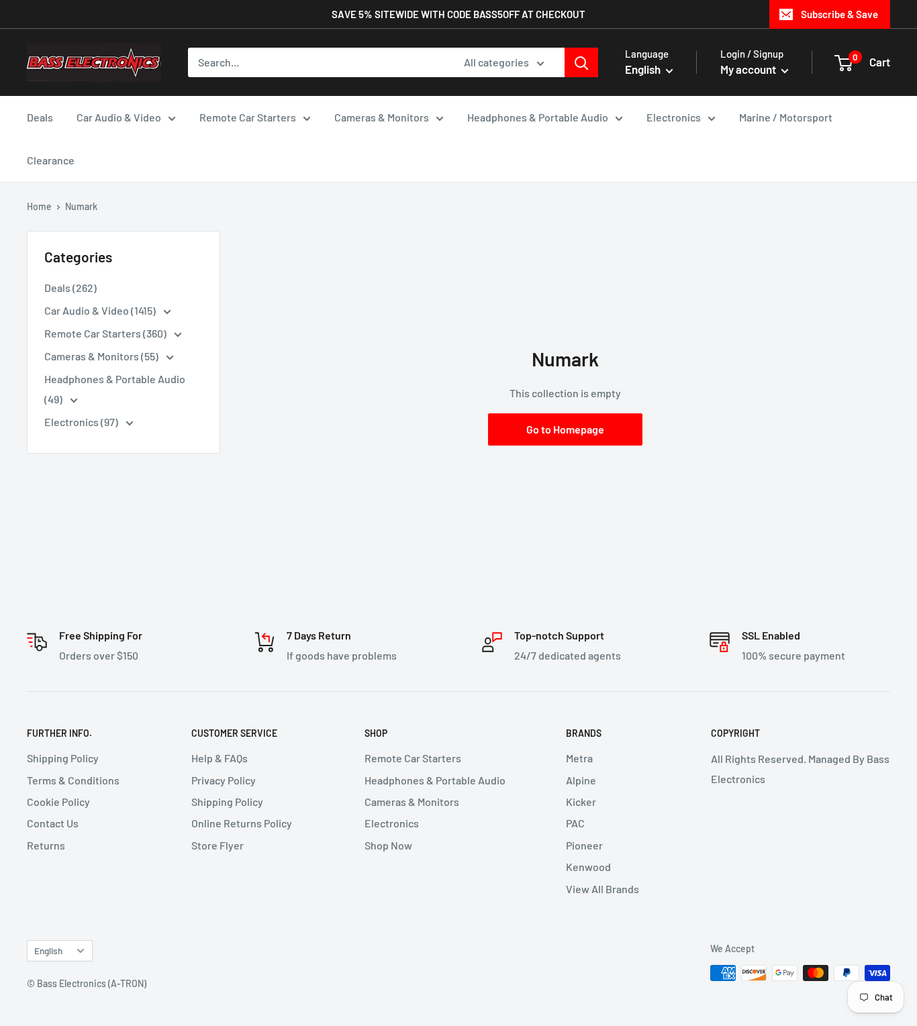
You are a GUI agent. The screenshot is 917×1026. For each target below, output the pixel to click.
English (48, 950)
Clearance (51, 160)
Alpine (581, 780)
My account (749, 69)
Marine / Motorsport (785, 117)
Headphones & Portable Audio (537, 117)
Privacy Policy (223, 780)
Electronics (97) (82, 421)
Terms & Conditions (73, 780)
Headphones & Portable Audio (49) (114, 388)
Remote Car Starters (247, 117)
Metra (579, 758)
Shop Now (388, 845)
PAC (575, 823)
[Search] (581, 62)
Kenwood (588, 866)
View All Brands (602, 888)
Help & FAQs (219, 758)
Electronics (673, 117)
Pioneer (584, 845)
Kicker (581, 801)
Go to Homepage (565, 429)
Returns (46, 845)
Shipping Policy (63, 758)
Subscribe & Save (839, 14)
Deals (40, 117)
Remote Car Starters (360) (106, 333)
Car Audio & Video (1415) (101, 310)
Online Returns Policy (241, 823)
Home (39, 206)
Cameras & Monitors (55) (102, 356)
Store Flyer (217, 845)
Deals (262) (70, 287)
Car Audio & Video (119, 117)
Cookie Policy (58, 801)
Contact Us (53, 823)
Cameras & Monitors (381, 117)
